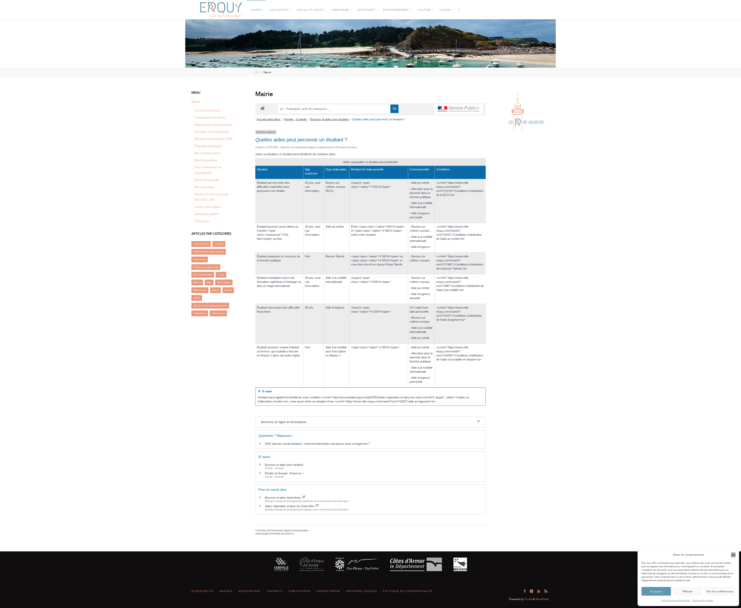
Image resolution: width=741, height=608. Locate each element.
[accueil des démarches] (262, 108)
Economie (199, 259)
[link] (459, 9)
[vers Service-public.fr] (459, 109)
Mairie (195, 102)
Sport (196, 297)
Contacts (275, 591)
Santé (215, 290)
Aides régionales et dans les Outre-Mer (290, 506)
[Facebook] (525, 591)
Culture (218, 244)
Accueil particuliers (269, 119)
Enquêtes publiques (208, 146)
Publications (300, 591)
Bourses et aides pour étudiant (329, 119)
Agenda (226, 591)
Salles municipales (207, 207)
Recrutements (204, 187)
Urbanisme (218, 313)
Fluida (528, 599)
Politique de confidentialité (675, 600)
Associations (201, 244)
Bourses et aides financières (283, 497)
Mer (209, 282)
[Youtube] (538, 591)
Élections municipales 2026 (213, 139)
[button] (733, 555)
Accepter (656, 591)
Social (228, 290)
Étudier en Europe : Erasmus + (284, 473)
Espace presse (328, 591)
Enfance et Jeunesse (205, 267)
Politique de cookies (702, 600)
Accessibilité (202, 591)
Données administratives (212, 132)
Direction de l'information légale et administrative (283, 530)
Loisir (221, 274)
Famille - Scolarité (295, 119)
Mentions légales (361, 591)
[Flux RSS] (546, 591)
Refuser (688, 591)
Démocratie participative (208, 251)
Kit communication (208, 153)
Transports (202, 221)
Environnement (202, 274)
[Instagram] (531, 591)
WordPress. (543, 599)
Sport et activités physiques (210, 305)
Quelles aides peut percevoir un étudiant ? (378, 119)
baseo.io (289, 533)
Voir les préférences (719, 591)
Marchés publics (206, 160)
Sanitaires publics (207, 214)
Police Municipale (207, 180)
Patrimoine (199, 290)
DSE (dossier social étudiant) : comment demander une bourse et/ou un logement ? (317, 443)
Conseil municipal (207, 110)
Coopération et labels (210, 117)
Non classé (224, 282)
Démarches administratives (214, 125)
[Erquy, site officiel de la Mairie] (221, 9)
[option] (525, 113)
